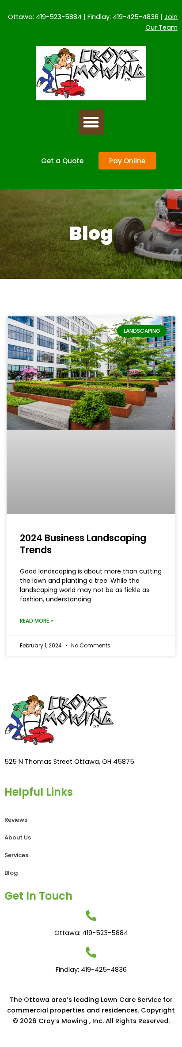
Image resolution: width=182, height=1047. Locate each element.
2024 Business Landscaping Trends (83, 543)
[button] (91, 122)
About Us (17, 837)
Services (16, 855)
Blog (11, 873)
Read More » (36, 620)
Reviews (15, 820)
